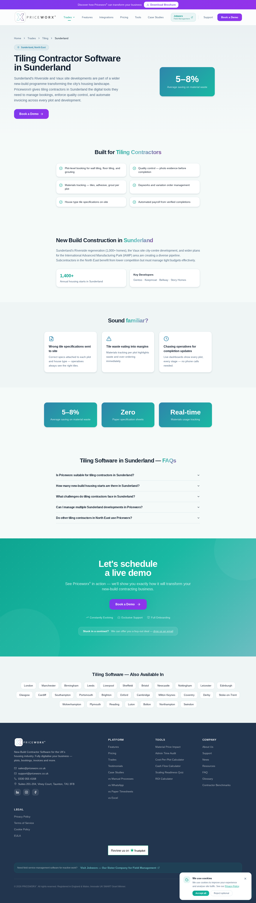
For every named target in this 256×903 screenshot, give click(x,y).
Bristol (145, 685)
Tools (138, 17)
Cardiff (42, 694)
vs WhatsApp (116, 785)
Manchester (49, 685)
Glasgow (24, 694)
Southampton (63, 694)
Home (17, 38)
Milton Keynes (167, 694)
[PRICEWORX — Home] (35, 17)
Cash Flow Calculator (168, 765)
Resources (208, 765)
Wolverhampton (71, 704)
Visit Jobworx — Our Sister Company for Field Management (118, 867)
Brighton (107, 694)
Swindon (189, 704)
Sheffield (128, 685)
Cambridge (143, 694)
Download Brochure (163, 4)
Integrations (106, 17)
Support (208, 17)
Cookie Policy (22, 829)
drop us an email (163, 631)
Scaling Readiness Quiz (169, 772)
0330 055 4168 (27, 778)
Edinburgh (226, 685)
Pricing (124, 17)
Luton (131, 704)
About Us (207, 746)
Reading (114, 704)
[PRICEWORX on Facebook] (35, 792)
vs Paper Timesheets (120, 791)
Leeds (90, 685)
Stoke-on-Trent (228, 694)
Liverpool (108, 685)
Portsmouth (86, 694)
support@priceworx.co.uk (33, 773)
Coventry (189, 694)
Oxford (124, 694)
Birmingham (71, 685)
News (205, 759)
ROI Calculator (164, 778)
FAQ (205, 772)
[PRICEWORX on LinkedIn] (17, 792)
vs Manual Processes (120, 778)
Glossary (207, 778)
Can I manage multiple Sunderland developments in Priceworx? (99, 507)
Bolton (147, 704)
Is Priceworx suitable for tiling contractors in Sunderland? (95, 475)
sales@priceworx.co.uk (32, 768)
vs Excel (113, 797)
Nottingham (185, 685)
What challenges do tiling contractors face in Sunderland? (95, 496)
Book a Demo (229, 17)
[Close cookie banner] (245, 878)
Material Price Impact (167, 746)
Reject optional (221, 893)
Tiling (45, 38)
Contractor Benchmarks (216, 785)
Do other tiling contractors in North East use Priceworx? (94, 517)
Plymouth (95, 704)
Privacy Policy (22, 816)
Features (87, 17)
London (28, 685)
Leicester (206, 685)
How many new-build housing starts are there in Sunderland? (97, 485)
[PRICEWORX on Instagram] (26, 792)
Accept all (200, 893)
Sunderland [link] (61, 38)
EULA (17, 835)
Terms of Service (24, 822)
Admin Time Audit (165, 753)
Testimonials (115, 765)
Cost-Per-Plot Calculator (169, 759)
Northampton (167, 704)
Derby (206, 694)
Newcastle (163, 685)
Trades (68, 17)
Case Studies (156, 17)
